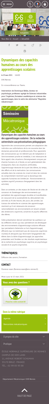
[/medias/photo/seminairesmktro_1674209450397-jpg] (14, 119)
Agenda (7, 318)
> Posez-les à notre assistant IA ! (15, 302)
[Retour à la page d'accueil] (24, 18)
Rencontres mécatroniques (15, 324)
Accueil (15, 39)
